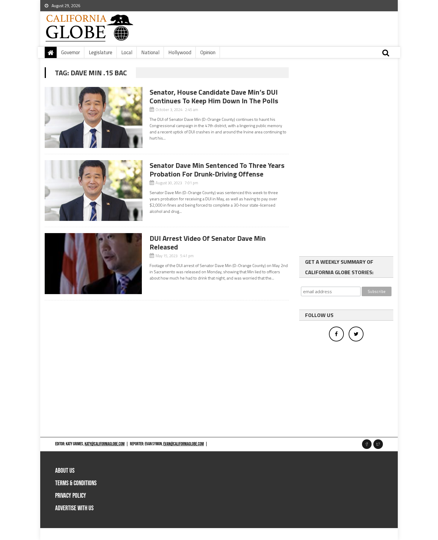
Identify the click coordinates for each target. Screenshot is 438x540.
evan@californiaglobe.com (183, 444)
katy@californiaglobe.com (105, 444)
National (150, 52)
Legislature (100, 52)
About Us (64, 471)
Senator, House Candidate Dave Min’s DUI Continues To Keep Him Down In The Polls (214, 96)
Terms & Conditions (76, 483)
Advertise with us (74, 508)
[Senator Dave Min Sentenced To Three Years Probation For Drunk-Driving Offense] (93, 190)
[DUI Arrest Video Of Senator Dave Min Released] (93, 263)
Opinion (207, 52)
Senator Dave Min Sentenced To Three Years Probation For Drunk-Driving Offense (217, 169)
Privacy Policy (70, 496)
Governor (70, 52)
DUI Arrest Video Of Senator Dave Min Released (208, 242)
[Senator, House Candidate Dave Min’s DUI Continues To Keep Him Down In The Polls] (93, 117)
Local (126, 52)
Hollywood (179, 52)
